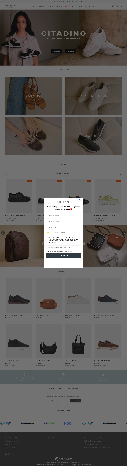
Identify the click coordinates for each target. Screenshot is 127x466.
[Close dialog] (80, 200)
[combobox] (49, 233)
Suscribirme (63, 255)
